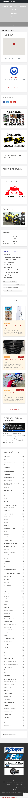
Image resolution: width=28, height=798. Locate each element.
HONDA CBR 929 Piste (11, 393)
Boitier (14, 459)
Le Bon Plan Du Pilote (9, 1)
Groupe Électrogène (14, 619)
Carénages (14, 549)
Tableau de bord (14, 465)
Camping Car (14, 725)
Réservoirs (14, 672)
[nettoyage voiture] (14, 191)
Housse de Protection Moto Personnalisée (14, 484)
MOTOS (13, 395)
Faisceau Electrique (14, 462)
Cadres (14, 635)
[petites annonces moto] (14, 427)
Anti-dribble (14, 585)
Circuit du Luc (14, 687)
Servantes (14, 613)
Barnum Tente (14, 480)
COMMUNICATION (9, 328)
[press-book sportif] (14, 118)
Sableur (14, 496)
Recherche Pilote (14, 711)
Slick (14, 655)
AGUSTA (14, 593)
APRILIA (14, 596)
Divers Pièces (8, 362)
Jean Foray (14, 77)
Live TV (23, 782)
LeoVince (14, 522)
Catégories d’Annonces (16, 780)
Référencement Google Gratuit (8, 797)
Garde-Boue (14, 555)
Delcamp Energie (14, 629)
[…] (22, 367)
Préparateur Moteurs (14, 661)
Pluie (14, 653)
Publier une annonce (10, 782)
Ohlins (14, 632)
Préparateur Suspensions (14, 664)
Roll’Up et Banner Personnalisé (13, 326)
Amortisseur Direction (14, 624)
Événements (18, 784)
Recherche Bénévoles (14, 708)
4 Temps (14, 582)
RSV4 (14, 601)
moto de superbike (8, 290)
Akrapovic (14, 516)
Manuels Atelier (14, 610)
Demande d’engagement (9, 787)
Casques (14, 534)
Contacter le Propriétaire (14, 87)
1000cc (7, 395)
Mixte (14, 650)
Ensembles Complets (14, 552)
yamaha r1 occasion (18, 290)
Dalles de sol (14, 696)
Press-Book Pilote (14, 507)
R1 (4, 16)
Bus (14, 723)
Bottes (14, 531)
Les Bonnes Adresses (9, 786)
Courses (18, 782)
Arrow (14, 519)
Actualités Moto (10, 784)
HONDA (10, 395)
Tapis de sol (14, 699)
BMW (14, 604)
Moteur (14, 670)
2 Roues (14, 720)
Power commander (14, 564)
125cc (14, 599)
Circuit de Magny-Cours (14, 681)
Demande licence (20, 786)
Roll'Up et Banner (17, 328)
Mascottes (14, 487)
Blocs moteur (14, 588)
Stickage (14, 498)
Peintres (14, 493)
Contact (14, 789)
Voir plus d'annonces (14, 409)
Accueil (8, 780)
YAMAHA (7, 16)
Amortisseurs (14, 627)
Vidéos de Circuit (20, 787)
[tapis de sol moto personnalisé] (14, 140)
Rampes (14, 567)
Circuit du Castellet (14, 684)
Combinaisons (14, 537)
